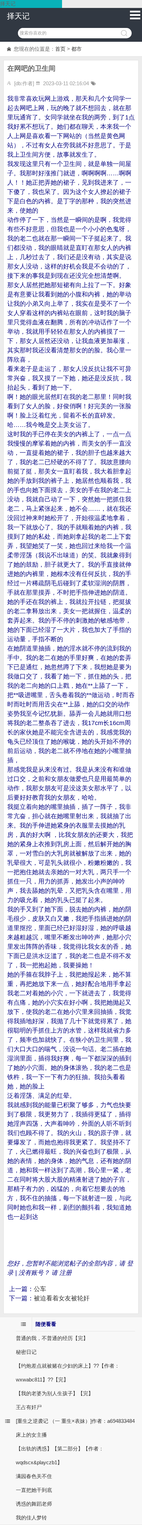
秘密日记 (26, 1352)
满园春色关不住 (34, 1476)
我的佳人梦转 (31, 1518)
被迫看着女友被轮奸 (62, 1298)
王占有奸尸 (29, 1407)
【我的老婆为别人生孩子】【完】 (54, 1393)
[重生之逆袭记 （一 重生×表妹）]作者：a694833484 (75, 1421)
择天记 (18, 16)
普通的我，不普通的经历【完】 (52, 1338)
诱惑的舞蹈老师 (34, 1504)
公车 (40, 1289)
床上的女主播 (31, 1435)
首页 (60, 49)
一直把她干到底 (34, 1490)
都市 (76, 49)
